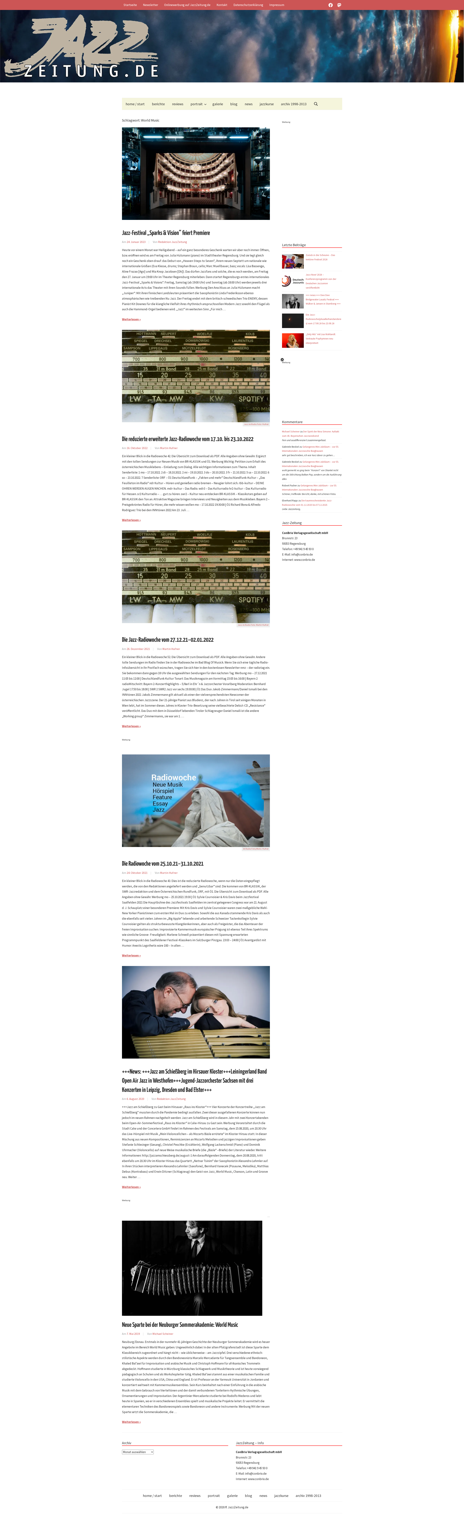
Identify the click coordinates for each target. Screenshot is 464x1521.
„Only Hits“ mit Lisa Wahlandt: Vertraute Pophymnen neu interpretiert (321, 339)
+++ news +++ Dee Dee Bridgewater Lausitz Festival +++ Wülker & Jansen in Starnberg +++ (323, 299)
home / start (135, 104)
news (248, 104)
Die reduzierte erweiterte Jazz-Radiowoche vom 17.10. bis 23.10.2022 (187, 439)
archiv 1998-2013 (293, 104)
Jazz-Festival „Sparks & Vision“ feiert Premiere (166, 233)
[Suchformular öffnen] (316, 104)
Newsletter (150, 5)
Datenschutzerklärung (248, 5)
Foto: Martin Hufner (260, 625)
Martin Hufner (169, 448)
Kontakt (222, 5)
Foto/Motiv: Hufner (260, 849)
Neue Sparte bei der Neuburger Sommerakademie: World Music (180, 1325)
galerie (217, 104)
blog (233, 104)
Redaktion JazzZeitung (172, 242)
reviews (177, 104)
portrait (196, 104)
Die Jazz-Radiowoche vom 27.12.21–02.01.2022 (168, 640)
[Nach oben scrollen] (458, 1515)
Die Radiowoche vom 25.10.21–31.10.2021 (163, 864)
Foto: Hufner (263, 424)
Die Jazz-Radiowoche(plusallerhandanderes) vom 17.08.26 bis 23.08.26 (323, 319)
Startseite (130, 5)
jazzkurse (267, 104)
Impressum (276, 5)
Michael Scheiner (162, 1334)
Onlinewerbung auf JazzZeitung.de (187, 5)
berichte (158, 104)
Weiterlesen (130, 319)
